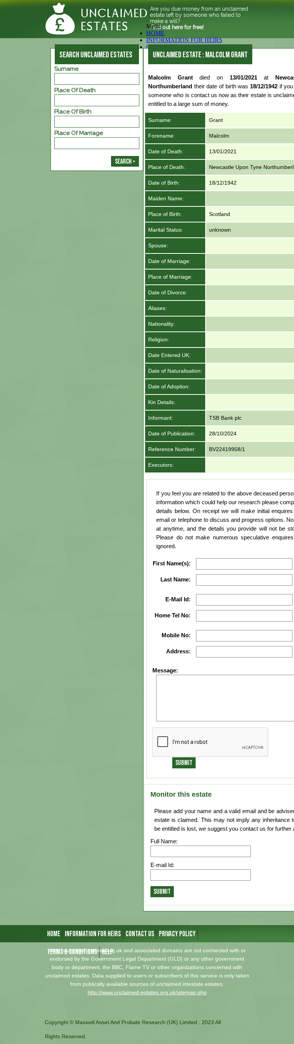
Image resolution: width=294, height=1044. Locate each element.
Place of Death (75, 90)
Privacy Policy (177, 934)
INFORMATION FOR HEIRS (93, 934)
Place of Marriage (78, 133)
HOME (155, 33)
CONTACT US (140, 934)
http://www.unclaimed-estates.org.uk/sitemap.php (147, 992)
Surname (66, 68)
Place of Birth (72, 111)
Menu (153, 26)
